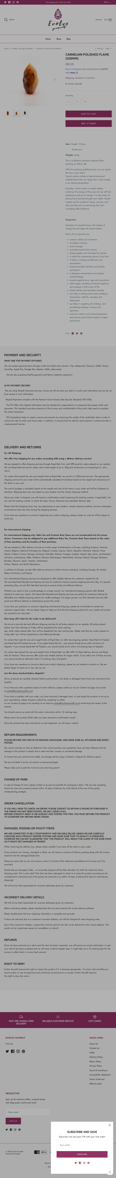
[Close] (110, 1125)
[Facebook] (80, 1163)
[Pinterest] (88, 1163)
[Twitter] (76, 1163)
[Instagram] (84, 1163)
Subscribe (82, 1154)
